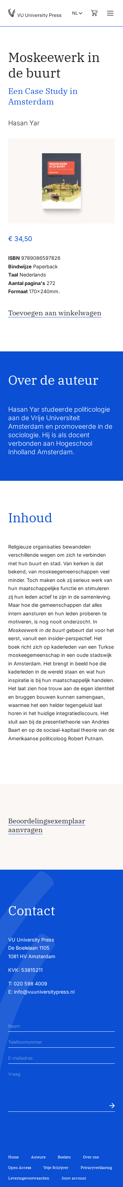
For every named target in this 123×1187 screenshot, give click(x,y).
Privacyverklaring (96, 1167)
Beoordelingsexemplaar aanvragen (46, 825)
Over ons (91, 1157)
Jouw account (74, 1178)
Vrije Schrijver (55, 1167)
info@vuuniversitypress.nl (44, 992)
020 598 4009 (30, 983)
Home (13, 1157)
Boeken (64, 1157)
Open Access (19, 1167)
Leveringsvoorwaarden (28, 1178)
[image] (61, 181)
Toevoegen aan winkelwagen (54, 312)
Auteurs (38, 1157)
